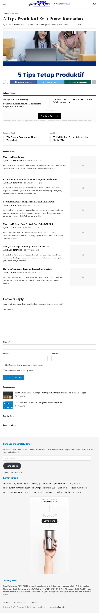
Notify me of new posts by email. (19, 370)
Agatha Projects (58, 607)
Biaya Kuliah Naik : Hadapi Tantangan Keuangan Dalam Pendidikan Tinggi (50, 393)
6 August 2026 (31, 183)
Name (6, 342)
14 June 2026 (30, 272)
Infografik (14, 13)
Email (6, 353)
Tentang (6, 602)
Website (54, 353)
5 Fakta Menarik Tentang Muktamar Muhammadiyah (28, 202)
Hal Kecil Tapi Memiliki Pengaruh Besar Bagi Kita (38, 403)
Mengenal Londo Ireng (15, 99)
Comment (8, 309)
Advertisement (20, 602)
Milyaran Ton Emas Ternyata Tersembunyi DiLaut (27, 269)
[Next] (52, 112)
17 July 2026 (30, 205)
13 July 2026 (30, 228)
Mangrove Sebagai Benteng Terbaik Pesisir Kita (26, 246)
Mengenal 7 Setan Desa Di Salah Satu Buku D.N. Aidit (28, 224)
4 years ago (21, 406)
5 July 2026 (30, 250)
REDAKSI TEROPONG (15, 25)
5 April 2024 (33, 25)
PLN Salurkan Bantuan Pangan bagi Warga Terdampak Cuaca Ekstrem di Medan (38, 488)
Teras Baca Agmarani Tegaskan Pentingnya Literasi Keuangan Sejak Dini (35, 483)
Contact (33, 602)
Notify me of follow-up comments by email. (24, 365)
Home (5, 13)
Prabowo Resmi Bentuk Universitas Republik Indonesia (30, 179)
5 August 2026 (31, 160)
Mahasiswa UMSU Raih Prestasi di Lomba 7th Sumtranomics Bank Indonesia (36, 492)
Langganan (12, 466)
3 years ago (21, 396)
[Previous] (47, 112)
